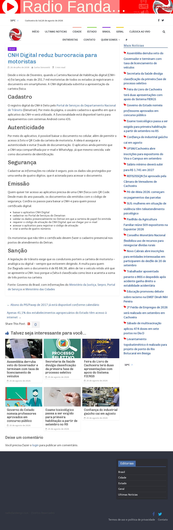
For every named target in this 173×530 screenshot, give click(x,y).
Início (35, 31)
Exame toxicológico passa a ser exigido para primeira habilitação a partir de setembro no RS (61, 417)
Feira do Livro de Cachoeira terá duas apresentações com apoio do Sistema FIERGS (99, 369)
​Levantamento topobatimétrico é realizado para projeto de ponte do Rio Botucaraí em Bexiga (145, 346)
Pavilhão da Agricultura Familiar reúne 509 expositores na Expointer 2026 (146, 224)
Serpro (101, 284)
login (35, 445)
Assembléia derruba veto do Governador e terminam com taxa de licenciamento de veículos (23, 369)
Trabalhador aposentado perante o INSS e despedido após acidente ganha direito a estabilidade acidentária (145, 278)
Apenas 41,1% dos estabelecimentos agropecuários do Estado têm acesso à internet (57, 315)
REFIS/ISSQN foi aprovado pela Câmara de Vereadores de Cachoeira (145, 181)
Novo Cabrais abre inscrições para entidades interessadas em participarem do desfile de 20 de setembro (145, 258)
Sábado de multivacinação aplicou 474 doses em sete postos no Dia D (142, 328)
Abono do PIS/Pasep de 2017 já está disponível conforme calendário (53, 304)
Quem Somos (109, 39)
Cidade (77, 31)
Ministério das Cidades (40, 289)
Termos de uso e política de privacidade (132, 519)
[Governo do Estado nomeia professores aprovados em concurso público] (23, 389)
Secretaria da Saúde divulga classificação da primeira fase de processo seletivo (60, 367)
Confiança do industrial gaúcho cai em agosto (100, 411)
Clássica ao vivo (139, 31)
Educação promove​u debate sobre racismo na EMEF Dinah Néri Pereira (146, 296)
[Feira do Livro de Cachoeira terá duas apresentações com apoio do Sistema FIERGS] (100, 341)
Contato (89, 39)
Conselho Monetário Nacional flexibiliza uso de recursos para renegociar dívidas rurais (144, 240)
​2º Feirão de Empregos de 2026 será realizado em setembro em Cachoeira (146, 312)
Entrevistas (70, 39)
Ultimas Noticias (56, 31)
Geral (120, 31)
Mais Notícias (134, 45)
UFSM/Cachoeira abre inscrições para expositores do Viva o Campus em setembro (143, 153)
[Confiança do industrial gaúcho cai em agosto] (100, 389)
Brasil (106, 31)
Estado (92, 31)
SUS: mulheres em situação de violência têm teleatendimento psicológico (145, 208)
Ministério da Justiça (82, 284)
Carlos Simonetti (42, 67)
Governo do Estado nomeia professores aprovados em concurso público (21, 415)
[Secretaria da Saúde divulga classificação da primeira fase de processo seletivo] (62, 341)
